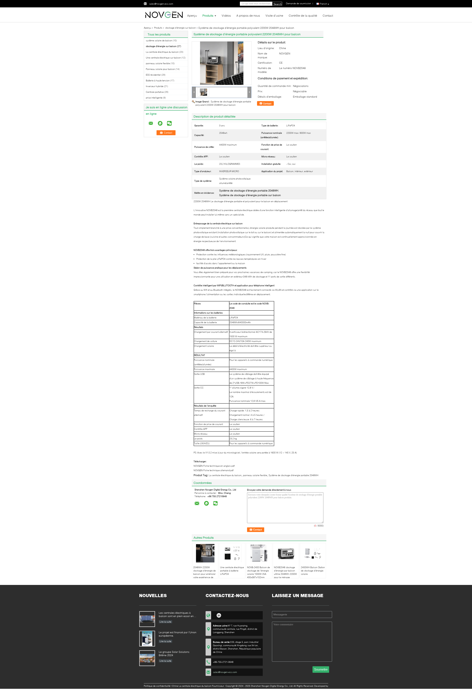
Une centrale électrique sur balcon (163, 57)
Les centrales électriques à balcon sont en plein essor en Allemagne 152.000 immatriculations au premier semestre (176, 614)
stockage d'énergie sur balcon (180, 27)
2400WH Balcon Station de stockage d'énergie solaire (313, 570)
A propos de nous (248, 15)
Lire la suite (165, 621)
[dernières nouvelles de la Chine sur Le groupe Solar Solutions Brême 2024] (147, 658)
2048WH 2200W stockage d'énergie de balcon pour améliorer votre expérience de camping (204, 574)
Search (277, 4)
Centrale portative (155, 92)
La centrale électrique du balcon (162, 52)
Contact (328, 15)
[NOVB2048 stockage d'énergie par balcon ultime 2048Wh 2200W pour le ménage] (286, 553)
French (323, 3)
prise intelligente (154, 97)
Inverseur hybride (154, 86)
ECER (236, 689)
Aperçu (192, 15)
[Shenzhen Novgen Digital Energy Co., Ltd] (164, 14)
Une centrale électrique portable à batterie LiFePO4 (232, 570)
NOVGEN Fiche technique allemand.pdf (213, 470)
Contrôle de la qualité (303, 15)
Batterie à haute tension (158, 80)
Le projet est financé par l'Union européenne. (177, 634)
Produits (207, 15)
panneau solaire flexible (158, 63)
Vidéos (226, 15)
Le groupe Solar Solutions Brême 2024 (174, 653)
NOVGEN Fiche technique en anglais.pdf (214, 465)
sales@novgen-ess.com (161, 3)
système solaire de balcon (159, 40)
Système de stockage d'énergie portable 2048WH (293, 475)
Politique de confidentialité (157, 686)
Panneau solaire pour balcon (160, 69)
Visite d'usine (274, 15)
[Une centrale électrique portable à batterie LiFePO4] (232, 553)
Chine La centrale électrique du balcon (191, 686)
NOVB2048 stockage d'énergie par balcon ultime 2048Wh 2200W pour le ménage (285, 572)
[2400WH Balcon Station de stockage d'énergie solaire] (313, 553)
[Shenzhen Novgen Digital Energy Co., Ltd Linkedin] (218, 615)
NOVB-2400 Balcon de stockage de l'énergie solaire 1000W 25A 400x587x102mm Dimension (258, 574)
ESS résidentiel (153, 74)
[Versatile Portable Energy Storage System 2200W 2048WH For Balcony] (221, 63)
